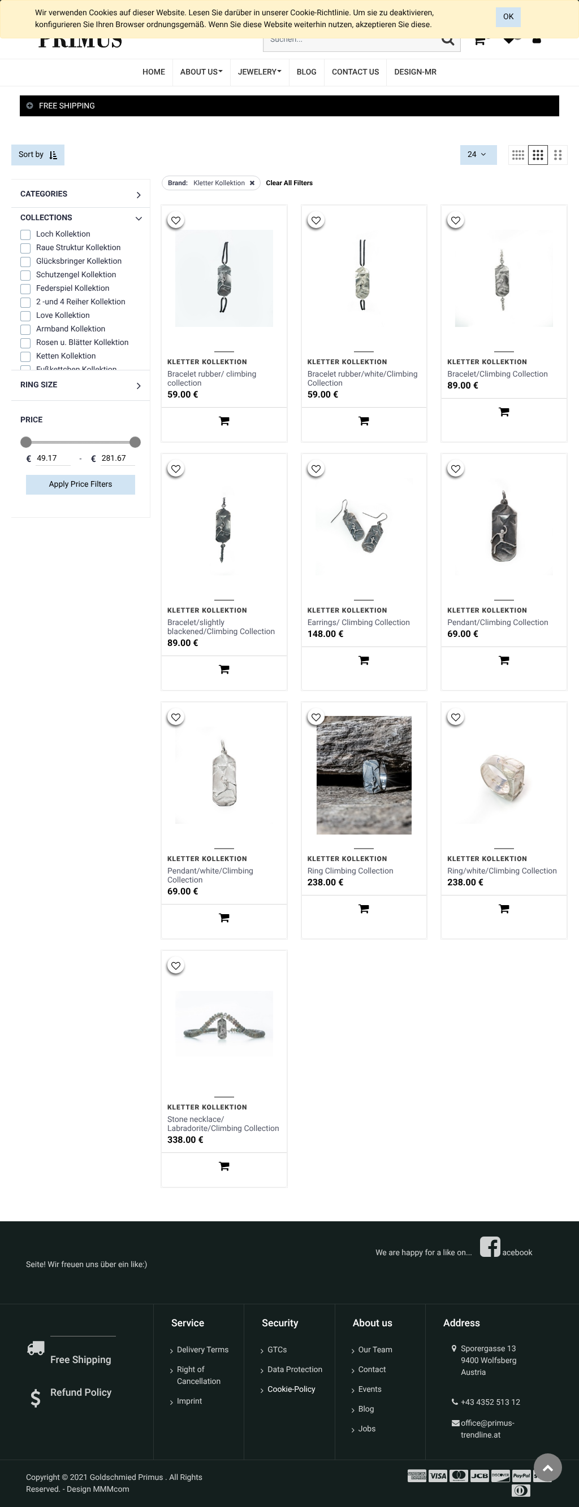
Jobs (367, 1429)
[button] (80, 218)
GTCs (277, 1350)
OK (508, 16)
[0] (479, 39)
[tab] (289, 106)
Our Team (375, 1350)
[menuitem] (154, 72)
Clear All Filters (289, 183)
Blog (366, 1409)
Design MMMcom (98, 1489)
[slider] (26, 442)
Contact (372, 1369)
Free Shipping (82, 1360)
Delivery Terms (203, 1350)
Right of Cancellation (199, 1375)
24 (473, 154)
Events (370, 1389)
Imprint (189, 1401)
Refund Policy (80, 1393)
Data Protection (294, 1369)
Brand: (178, 183)
